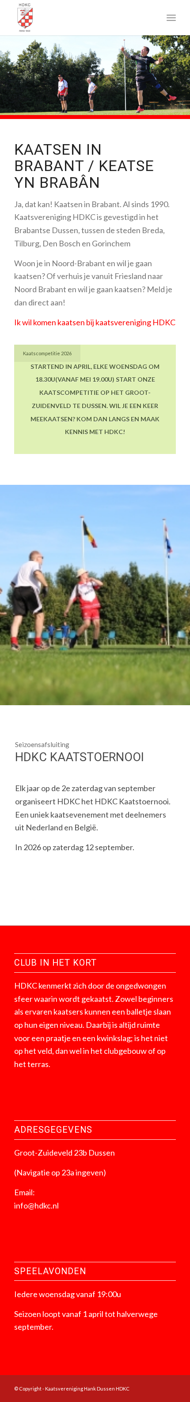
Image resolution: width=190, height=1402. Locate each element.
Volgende (170, 75)
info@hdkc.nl (36, 1205)
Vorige (20, 75)
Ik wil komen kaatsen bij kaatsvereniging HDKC (94, 322)
